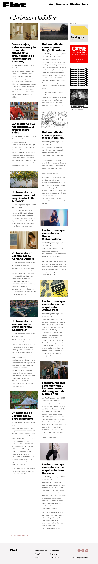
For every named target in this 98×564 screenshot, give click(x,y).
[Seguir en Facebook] (79, 550)
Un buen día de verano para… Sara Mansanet (22, 416)
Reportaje (15, 68)
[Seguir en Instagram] (86, 550)
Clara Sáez (19, 65)
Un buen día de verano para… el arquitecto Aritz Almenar (23, 197)
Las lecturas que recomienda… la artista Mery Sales (23, 128)
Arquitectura (58, 5)
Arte (85, 5)
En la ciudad (16, 139)
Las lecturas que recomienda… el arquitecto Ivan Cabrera (53, 469)
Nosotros (54, 551)
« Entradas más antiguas (19, 535)
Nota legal (54, 554)
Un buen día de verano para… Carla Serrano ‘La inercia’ (22, 325)
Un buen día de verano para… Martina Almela (53, 135)
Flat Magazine (20, 136)
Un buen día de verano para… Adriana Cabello (23, 256)
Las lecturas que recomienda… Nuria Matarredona (53, 235)
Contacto (54, 558)
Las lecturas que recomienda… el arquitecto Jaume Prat (53, 306)
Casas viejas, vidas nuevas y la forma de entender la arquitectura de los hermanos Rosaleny (24, 53)
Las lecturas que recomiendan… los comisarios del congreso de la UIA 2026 (53, 389)
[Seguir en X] (82, 550)
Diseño (75, 5)
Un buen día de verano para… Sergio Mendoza (53, 47)
